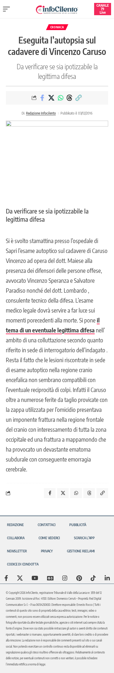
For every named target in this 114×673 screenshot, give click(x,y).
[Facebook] (6, 578)
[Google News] (50, 578)
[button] (8, 9)
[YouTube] (35, 578)
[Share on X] (51, 98)
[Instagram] (65, 578)
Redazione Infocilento (41, 113)
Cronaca (57, 27)
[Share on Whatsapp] (60, 98)
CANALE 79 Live (102, 9)
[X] (19, 578)
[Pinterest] (79, 578)
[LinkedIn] (107, 578)
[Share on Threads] (69, 98)
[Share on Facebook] (42, 98)
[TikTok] (93, 578)
